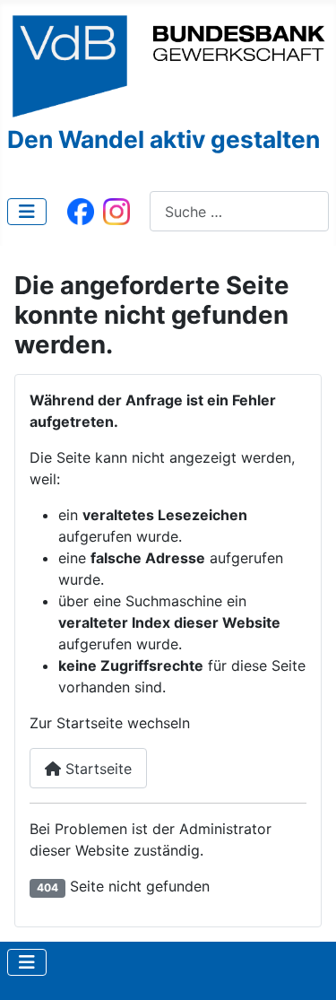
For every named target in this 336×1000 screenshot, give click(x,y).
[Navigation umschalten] (27, 211)
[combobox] (239, 211)
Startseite (96, 769)
